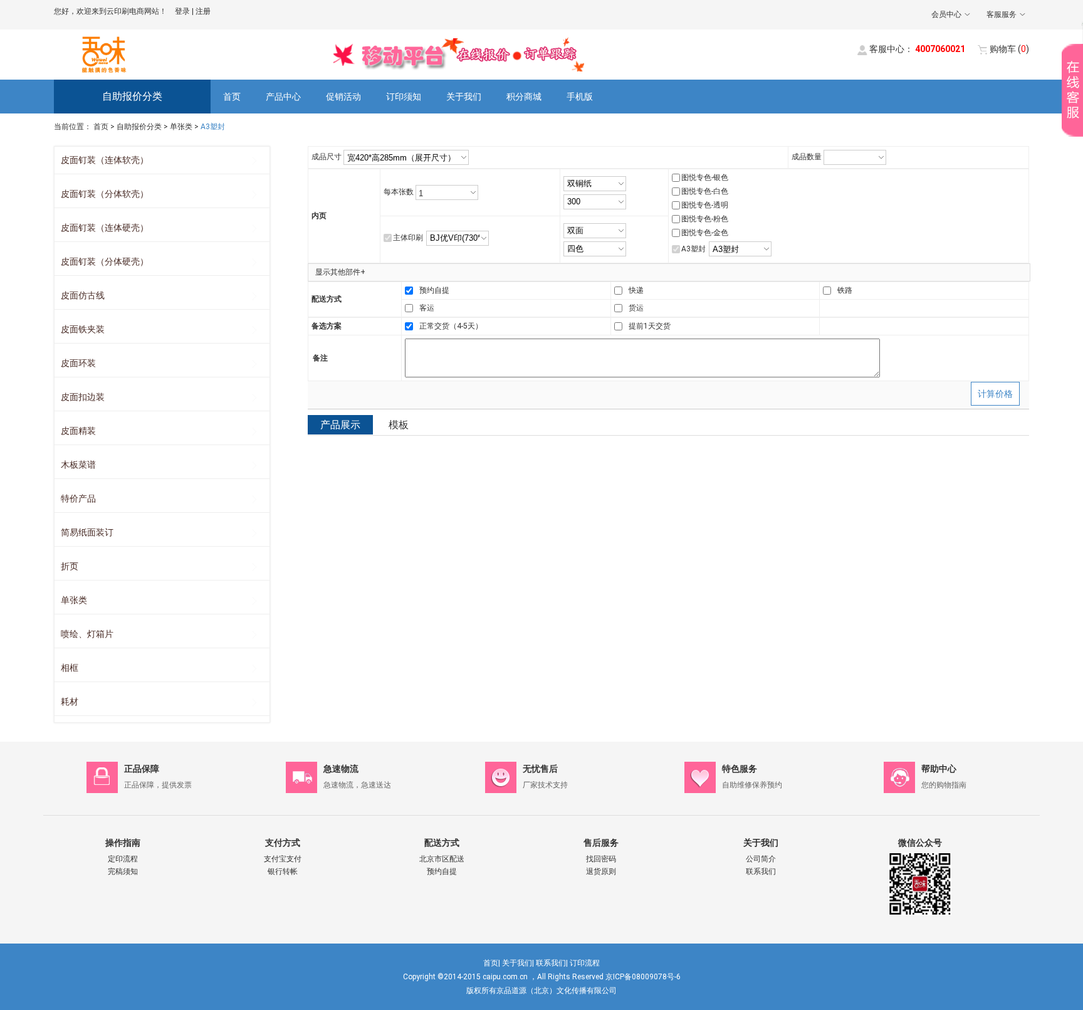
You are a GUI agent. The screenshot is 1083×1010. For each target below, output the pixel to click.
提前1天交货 (650, 326)
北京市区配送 (441, 859)
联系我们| (552, 963)
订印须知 (403, 97)
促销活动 (343, 97)
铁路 (844, 290)
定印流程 (123, 859)
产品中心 (283, 97)
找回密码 (601, 859)
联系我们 (761, 871)
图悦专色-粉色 (704, 218)
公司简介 (761, 859)
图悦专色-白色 (704, 191)
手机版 (580, 97)
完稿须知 (123, 871)
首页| (491, 963)
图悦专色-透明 (704, 205)
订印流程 (585, 963)
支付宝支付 (282, 859)
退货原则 (601, 871)
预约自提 (434, 290)
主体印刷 (408, 237)
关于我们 (463, 97)
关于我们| (518, 963)
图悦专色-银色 (704, 177)
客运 (426, 307)
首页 (232, 97)
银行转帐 (283, 871)
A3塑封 (693, 249)
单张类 (181, 126)
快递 (636, 290)
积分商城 (524, 97)
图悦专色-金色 (704, 232)
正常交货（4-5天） (451, 326)
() (1009, 49)
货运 (636, 307)
